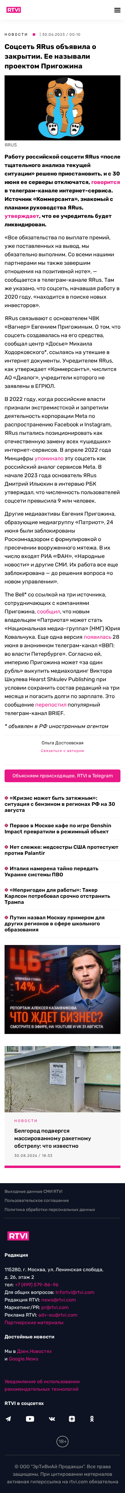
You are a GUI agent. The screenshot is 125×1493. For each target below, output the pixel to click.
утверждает (22, 216)
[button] (118, 9)
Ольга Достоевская (62, 743)
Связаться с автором (62, 751)
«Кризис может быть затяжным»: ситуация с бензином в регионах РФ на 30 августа (60, 804)
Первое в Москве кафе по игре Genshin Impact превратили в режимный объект (58, 828)
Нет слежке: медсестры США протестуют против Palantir (61, 850)
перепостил (50, 704)
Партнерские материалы (34, 1322)
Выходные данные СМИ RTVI (33, 1191)
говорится (105, 182)
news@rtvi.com (58, 1300)
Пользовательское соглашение (37, 1200)
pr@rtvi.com (55, 1307)
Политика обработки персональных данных (50, 1209)
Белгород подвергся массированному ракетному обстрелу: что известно (52, 1138)
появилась (97, 637)
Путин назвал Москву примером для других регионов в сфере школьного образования (55, 923)
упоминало (49, 458)
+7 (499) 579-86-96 (37, 1285)
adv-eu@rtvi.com (57, 1315)
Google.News (23, 1359)
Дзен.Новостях (34, 1351)
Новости (16, 34)
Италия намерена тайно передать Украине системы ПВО (51, 871)
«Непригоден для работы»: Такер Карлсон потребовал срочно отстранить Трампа (57, 896)
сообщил (48, 611)
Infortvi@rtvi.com (75, 1292)
